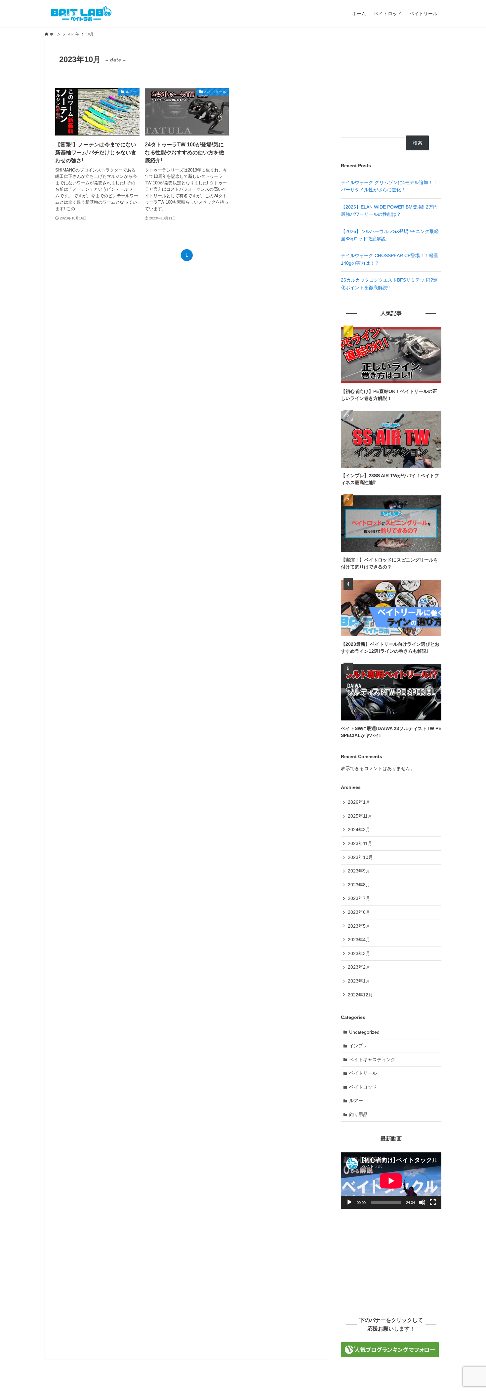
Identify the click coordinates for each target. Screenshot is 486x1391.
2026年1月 (359, 802)
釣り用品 (358, 1114)
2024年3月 (359, 829)
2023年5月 (359, 926)
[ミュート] (422, 1202)
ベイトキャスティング (372, 1059)
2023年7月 (359, 898)
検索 (417, 142)
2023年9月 (359, 870)
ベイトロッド (363, 1087)
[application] (391, 1180)
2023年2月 (359, 967)
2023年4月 (359, 939)
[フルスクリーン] (432, 1202)
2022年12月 (360, 994)
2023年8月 (359, 884)
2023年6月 (359, 912)
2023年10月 (360, 857)
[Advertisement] (391, 82)
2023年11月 (360, 843)
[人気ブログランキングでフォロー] (390, 1355)
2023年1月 (359, 981)
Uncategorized (364, 1032)
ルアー (356, 1100)
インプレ (358, 1045)
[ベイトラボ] (81, 13)
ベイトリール (363, 1073)
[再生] (349, 1202)
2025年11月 (360, 816)
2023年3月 (359, 953)
